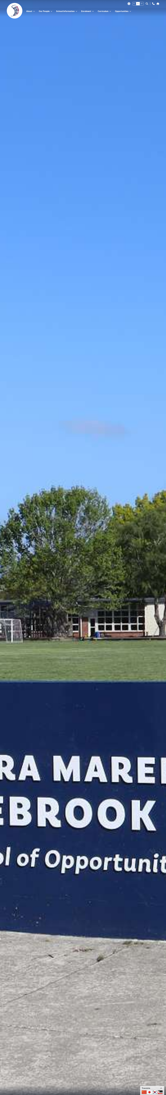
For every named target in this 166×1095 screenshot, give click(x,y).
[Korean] (154, 1092)
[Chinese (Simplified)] (144, 1092)
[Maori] (160, 1092)
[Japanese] (149, 1092)
